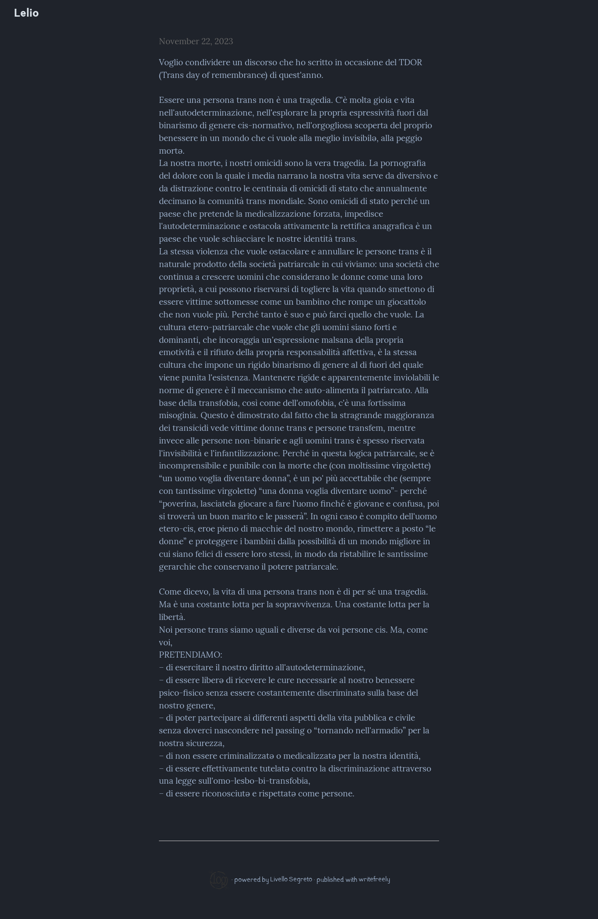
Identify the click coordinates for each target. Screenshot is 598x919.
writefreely (374, 880)
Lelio (26, 14)
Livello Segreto (291, 880)
